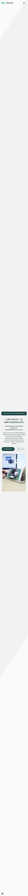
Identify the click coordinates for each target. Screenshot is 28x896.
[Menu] (23, 3)
